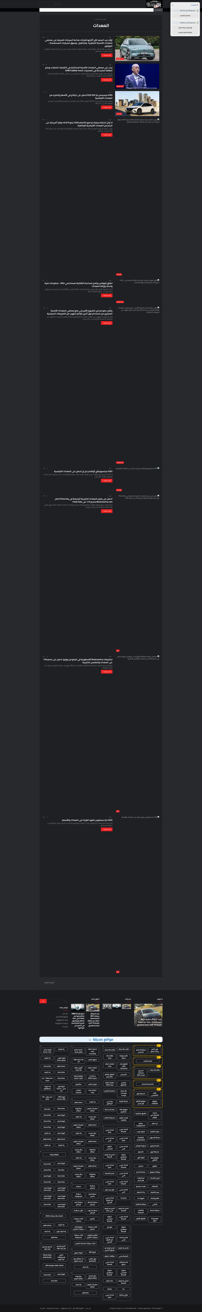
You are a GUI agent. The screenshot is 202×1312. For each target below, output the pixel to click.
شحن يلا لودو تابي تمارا (110, 1209)
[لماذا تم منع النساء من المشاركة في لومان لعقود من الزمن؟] (107, 1006)
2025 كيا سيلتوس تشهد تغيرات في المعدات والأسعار (87, 820)
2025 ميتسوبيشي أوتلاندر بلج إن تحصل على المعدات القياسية (83, 471)
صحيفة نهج (154, 1151)
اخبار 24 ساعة (110, 1109)
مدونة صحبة (154, 1210)
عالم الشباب (147, 1061)
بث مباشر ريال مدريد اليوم (78, 1259)
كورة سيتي (78, 1252)
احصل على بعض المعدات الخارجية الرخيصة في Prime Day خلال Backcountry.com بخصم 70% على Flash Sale (83, 500)
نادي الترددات (155, 1178)
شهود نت (140, 1198)
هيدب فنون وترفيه (123, 1118)
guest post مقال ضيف (78, 1050)
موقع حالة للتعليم (124, 1110)
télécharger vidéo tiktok (54, 1265)
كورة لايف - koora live (61, 1189)
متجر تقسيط (109, 1173)
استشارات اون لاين (141, 1179)
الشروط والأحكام (62, 1016)
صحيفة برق (141, 1093)
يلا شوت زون (61, 1231)
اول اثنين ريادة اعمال (154, 1050)
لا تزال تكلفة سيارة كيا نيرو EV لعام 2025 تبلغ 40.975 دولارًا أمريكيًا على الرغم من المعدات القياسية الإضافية (79, 124)
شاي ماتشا (123, 1295)
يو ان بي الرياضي (109, 1102)
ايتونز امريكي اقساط (110, 1219)
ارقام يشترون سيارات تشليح (92, 1236)
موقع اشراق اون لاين (141, 1102)
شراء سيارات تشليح (92, 1228)
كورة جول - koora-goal (61, 1059)
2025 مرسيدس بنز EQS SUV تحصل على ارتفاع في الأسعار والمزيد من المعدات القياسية (80, 96)
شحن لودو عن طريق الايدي (109, 1249)
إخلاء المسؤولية (62, 1020)
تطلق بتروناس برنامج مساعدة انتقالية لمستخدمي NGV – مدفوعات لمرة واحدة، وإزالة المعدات (78, 284)
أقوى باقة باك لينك (78, 1069)
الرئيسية (104, 19)
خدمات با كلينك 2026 (92, 1077)
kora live (47, 1109)
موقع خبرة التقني (155, 1159)
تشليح (92, 1218)
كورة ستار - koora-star (47, 1050)
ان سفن (155, 1123)
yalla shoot (78, 1102)
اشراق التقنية (141, 1113)
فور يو (109, 1227)
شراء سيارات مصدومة (78, 1236)
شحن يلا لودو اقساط (110, 1155)
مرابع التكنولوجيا (140, 1124)
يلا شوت (92, 1101)
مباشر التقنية (141, 1204)
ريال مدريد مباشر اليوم (92, 1276)
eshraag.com (113, 1308)
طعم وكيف (154, 1198)
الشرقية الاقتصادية (141, 1138)
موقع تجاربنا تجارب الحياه (78, 1077)
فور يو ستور (109, 1189)
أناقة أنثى (141, 1157)
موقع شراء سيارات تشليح (78, 1228)
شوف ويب (141, 1131)
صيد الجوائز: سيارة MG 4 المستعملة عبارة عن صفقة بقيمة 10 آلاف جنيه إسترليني (149, 1022)
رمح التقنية (154, 1192)
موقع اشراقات (155, 1102)
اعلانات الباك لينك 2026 (109, 1083)
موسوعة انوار (154, 1219)
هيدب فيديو (141, 1186)
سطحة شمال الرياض (92, 1203)
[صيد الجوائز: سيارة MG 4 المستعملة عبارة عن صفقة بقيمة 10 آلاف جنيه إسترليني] (126, 1006)
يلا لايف (85, 1266)
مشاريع (78, 1084)
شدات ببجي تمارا (109, 1131)
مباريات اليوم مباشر (92, 1109)
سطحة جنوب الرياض (92, 1211)
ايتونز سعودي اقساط (123, 1157)
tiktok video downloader (47, 1256)
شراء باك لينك (123, 1049)
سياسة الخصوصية (61, 1023)
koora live (47, 1066)
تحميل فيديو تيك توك (47, 1247)
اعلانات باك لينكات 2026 (54, 1215)
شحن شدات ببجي (123, 1238)
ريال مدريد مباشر (92, 1117)
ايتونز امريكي (110, 1147)
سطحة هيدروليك (78, 1195)
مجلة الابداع (140, 1172)
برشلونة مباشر (78, 1109)
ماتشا (109, 1289)
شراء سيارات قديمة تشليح (85, 1243)
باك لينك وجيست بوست (123, 1093)
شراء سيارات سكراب (78, 1219)
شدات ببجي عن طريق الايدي (109, 1200)
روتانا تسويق (155, 1172)
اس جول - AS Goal (47, 1098)
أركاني (154, 1204)
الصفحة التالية (49, 982)
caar (110, 37)
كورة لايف (61, 1115)
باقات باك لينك (109, 1056)
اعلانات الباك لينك (109, 1065)
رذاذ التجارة (141, 1192)
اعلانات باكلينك (78, 1091)
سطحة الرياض (92, 1187)
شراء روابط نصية (124, 1056)
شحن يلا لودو (123, 1247)
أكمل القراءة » (107, 55)
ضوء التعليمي (154, 1094)
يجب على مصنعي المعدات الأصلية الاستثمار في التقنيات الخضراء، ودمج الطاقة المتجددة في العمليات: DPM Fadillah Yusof (78, 69)
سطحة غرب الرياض (78, 1203)
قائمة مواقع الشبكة (130, 1308)
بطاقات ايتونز (110, 1256)
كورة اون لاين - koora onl (61, 1088)
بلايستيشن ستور (123, 1263)
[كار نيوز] (154, 4)
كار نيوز (141, 1151)
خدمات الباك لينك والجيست (92, 1051)
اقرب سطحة (78, 1210)
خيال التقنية (154, 1131)
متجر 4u (123, 1197)
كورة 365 (92, 1252)
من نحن (65, 1013)
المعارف (155, 1186)
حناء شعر (109, 1280)
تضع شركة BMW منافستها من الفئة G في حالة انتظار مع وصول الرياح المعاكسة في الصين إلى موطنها (77, 1020)
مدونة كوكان (141, 1145)
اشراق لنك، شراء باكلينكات (123, 1066)
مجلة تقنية (123, 1101)
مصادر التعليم (109, 1090)
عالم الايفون (154, 1145)
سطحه (78, 1186)
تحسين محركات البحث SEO (141, 1073)
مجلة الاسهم (155, 1137)
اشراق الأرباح (141, 1218)
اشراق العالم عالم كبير (109, 1075)
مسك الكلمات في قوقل (154, 1115)
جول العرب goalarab (92, 1259)
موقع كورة (54, 1154)
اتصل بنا (65, 1026)
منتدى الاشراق (123, 1083)
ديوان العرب (92, 1084)
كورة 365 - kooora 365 (61, 1098)
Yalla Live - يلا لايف (47, 1079)
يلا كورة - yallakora (47, 1087)
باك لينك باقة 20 (78, 1060)
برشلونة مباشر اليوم (78, 1277)
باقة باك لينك (155, 1070)
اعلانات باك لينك (92, 1091)
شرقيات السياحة (141, 1211)
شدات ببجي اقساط (123, 1130)
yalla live (85, 1292)
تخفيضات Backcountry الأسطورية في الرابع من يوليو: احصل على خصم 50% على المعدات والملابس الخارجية (77, 660)
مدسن (140, 1166)
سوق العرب (92, 1059)
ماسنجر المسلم (148, 1084)
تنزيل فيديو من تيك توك (61, 1247)
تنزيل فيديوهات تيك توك (61, 1257)
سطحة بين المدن (92, 1195)
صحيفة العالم (109, 1117)
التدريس (123, 1074)
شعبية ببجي (123, 1256)
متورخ (154, 1166)
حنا (123, 1289)
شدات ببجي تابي (109, 1139)
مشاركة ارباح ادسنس (141, 1051)
